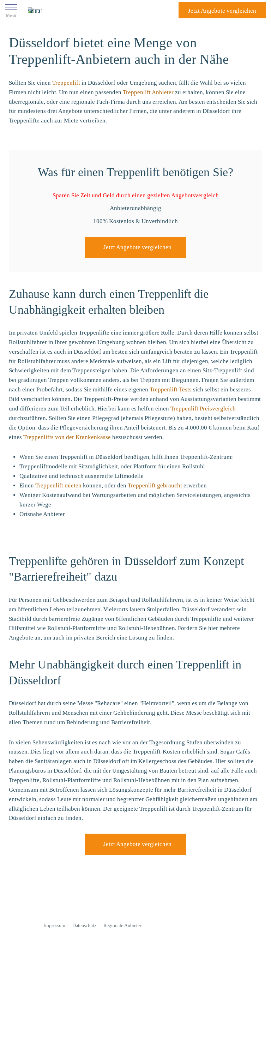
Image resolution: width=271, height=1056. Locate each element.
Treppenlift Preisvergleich (203, 408)
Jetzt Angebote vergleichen (137, 247)
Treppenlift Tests (171, 389)
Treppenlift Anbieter (148, 92)
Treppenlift (66, 82)
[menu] (11, 10)
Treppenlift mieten (58, 485)
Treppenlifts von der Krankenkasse (67, 437)
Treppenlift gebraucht (155, 485)
